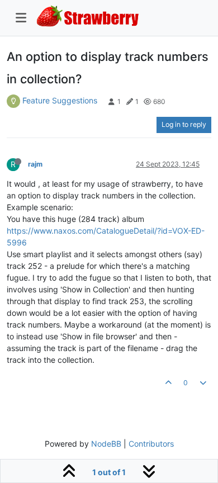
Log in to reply (184, 124)
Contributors (151, 443)
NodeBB (106, 443)
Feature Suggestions (59, 100)
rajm (35, 164)
